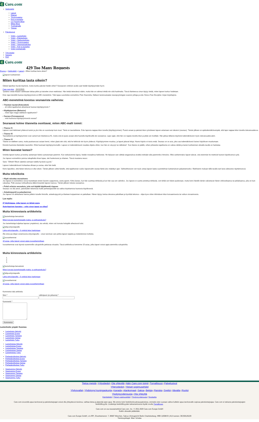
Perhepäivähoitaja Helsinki (15, 357)
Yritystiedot (9, 53)
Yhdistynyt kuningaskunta (98, 390)
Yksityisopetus (16, 17)
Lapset (21, 71)
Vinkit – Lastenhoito (18, 36)
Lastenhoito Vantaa (12, 338)
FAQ (7, 57)
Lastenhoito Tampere (13, 336)
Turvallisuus (156, 383)
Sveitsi (167, 390)
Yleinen (14, 28)
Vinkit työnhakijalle (18, 49)
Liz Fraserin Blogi (17, 22)
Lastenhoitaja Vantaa (13, 350)
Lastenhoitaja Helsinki (14, 344)
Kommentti (7, 301)
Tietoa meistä (89, 383)
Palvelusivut (10, 32)
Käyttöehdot (107, 397)
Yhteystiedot (117, 387)
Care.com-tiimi (8, 89)
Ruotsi (185, 390)
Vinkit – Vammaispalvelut (21, 45)
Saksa (141, 390)
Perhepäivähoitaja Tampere (16, 361)
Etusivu (3, 71)
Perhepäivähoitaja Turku (14, 365)
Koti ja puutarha (17, 19)
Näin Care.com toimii (137, 383)
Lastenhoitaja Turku (13, 353)
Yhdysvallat (77, 390)
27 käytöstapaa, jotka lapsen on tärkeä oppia (21, 203)
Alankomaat (129, 390)
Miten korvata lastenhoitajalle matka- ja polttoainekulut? (24, 220)
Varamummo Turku (12, 378)
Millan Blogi (15, 24)
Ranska (158, 390)
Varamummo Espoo (13, 371)
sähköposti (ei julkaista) (48, 295)
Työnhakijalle (16, 26)
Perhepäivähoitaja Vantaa (15, 363)
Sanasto (8, 55)
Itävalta (176, 390)
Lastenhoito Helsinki (13, 331)
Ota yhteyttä (117, 383)
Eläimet (14, 15)
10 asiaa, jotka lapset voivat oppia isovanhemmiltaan (23, 241)
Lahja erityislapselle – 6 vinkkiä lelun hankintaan (21, 230)
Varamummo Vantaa (13, 376)
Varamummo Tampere (14, 373)
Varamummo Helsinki (13, 369)
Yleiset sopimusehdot (137, 387)
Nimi (4, 295)
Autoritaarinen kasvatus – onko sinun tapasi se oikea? (25, 207)
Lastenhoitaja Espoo (13, 346)
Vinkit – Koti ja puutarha (20, 47)
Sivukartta (152, 397)
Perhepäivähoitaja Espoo (15, 359)
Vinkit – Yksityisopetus (20, 42)
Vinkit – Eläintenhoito (19, 38)
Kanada (117, 390)
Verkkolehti (9, 9)
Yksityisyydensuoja (122, 394)
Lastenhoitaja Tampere (14, 348)
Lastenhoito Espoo (12, 334)
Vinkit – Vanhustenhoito (20, 40)
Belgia (149, 390)
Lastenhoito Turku (12, 340)
